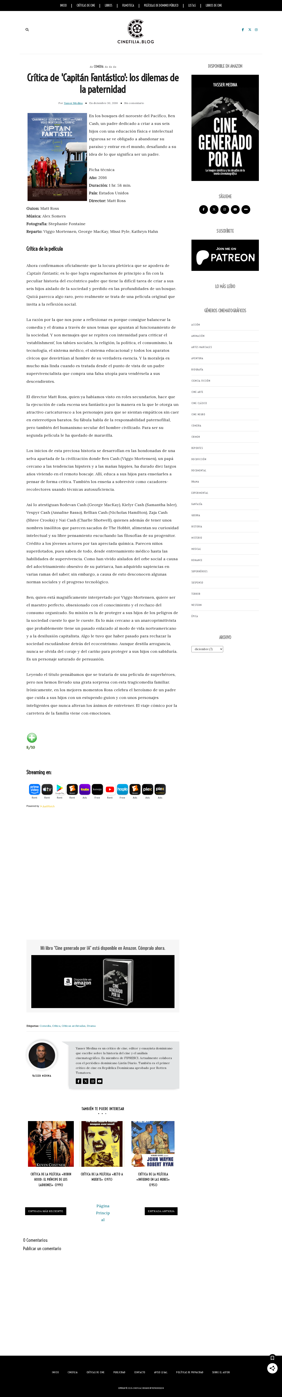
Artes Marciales (201, 347)
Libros (108, 5)
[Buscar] (27, 30)
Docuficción (198, 459)
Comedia (99, 67)
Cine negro (198, 414)
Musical (196, 549)
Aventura (197, 358)
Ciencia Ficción (200, 380)
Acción (195, 324)
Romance (196, 560)
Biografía (197, 369)
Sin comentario (134, 103)
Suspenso (197, 582)
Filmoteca (128, 5)
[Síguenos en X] (214, 209)
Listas (192, 5)
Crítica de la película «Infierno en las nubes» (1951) (153, 1179)
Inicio (63, 5)
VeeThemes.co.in (158, 1388)
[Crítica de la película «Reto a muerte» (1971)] (102, 1144)
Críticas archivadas (73, 1025)
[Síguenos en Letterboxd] (245, 209)
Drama (91, 1025)
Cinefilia (137, 1388)
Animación (198, 335)
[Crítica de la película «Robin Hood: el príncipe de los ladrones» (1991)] (50, 1144)
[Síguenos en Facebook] (203, 209)
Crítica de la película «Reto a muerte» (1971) (102, 1177)
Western (196, 605)
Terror (195, 593)
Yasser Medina (73, 103)
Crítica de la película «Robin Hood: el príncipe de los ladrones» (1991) (51, 1179)
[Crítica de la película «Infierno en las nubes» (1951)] (153, 1144)
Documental (198, 470)
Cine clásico (199, 403)
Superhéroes (199, 571)
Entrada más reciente (45, 1211)
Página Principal (103, 1212)
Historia (196, 526)
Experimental (199, 492)
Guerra (195, 515)
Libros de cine (214, 5)
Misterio (196, 537)
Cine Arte (197, 392)
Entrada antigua (161, 1211)
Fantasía (196, 504)
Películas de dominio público (161, 5)
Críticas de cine (86, 5)
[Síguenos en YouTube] (235, 209)
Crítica (56, 1025)
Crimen (195, 436)
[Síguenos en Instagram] (224, 209)
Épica (194, 616)
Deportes (197, 448)
